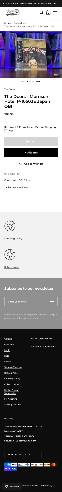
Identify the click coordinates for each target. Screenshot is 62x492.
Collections (19, 23)
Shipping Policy (13, 238)
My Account (10, 398)
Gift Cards (9, 344)
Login (7, 350)
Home (7, 23)
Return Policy (11, 267)
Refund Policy (11, 373)
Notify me (31, 152)
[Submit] (52, 301)
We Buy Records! (13, 404)
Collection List (11, 384)
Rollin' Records (31, 485)
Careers (8, 338)
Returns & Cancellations (43, 346)
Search (7, 361)
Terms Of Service (13, 367)
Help (6, 356)
